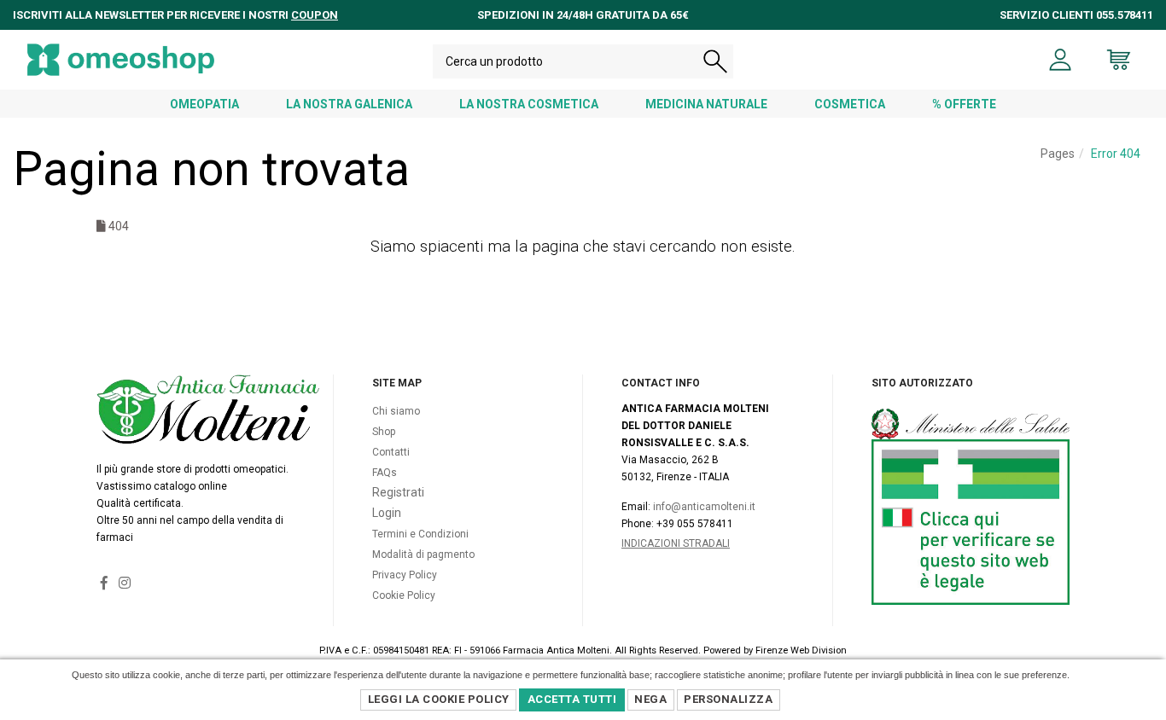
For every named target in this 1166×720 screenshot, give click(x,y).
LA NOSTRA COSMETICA (528, 104)
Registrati (398, 492)
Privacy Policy (404, 575)
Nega (650, 699)
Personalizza (728, 699)
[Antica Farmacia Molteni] (120, 59)
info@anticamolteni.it (704, 507)
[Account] (1060, 60)
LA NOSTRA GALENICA (349, 104)
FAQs (384, 473)
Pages (1058, 153)
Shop (383, 432)
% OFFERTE (964, 104)
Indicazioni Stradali (675, 543)
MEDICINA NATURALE (706, 104)
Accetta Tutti (572, 699)
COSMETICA (849, 104)
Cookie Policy (403, 595)
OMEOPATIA (204, 104)
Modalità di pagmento (423, 554)
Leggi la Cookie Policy (439, 699)
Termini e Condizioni (420, 534)
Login (386, 513)
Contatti (391, 452)
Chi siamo (396, 411)
